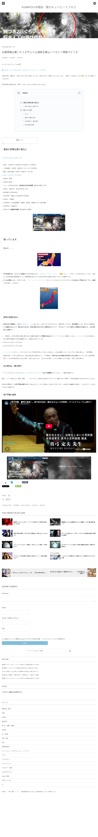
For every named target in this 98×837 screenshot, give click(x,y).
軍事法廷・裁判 (6, 708)
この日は (79, 336)
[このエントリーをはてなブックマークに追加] (12, 482)
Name (4, 607)
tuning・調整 (5, 776)
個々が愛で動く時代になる (33, 373)
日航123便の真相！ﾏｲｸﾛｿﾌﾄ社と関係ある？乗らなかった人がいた (30, 534)
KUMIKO (5, 57)
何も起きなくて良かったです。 (49, 274)
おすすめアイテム (7, 772)
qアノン (8, 499)
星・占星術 (5, 734)
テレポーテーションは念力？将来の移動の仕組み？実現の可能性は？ (78, 545)
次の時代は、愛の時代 (31, 121)
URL (3, 628)
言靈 (3, 713)
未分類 (4, 730)
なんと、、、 (29, 114)
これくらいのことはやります (36, 280)
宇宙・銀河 (5, 738)
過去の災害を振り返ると (31, 102)
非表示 (21, 140)
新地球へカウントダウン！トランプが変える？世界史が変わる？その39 (20, 678)
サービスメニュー (7, 763)
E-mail (4, 618)
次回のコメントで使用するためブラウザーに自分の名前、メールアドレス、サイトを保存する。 (35, 639)
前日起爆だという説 (27, 324)
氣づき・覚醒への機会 (8, 725)
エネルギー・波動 (7, 767)
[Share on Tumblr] (25, 482)
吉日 (3, 742)
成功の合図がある (30, 117)
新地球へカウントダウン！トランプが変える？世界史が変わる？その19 (30, 523)
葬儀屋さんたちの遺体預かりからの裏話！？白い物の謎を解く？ (78, 523)
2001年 (11, 175)
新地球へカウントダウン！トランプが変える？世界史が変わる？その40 (20, 664)
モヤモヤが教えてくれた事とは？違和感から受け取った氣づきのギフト (20, 671)
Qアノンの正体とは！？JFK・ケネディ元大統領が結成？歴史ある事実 (78, 534)
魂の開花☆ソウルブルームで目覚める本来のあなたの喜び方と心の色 (20, 668)
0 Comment (12, 57)
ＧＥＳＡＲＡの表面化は (10, 352)
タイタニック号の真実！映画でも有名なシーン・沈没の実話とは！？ (30, 557)
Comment (5, 593)
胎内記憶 (4, 721)
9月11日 (15, 175)
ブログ (4, 755)
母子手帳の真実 (29, 125)
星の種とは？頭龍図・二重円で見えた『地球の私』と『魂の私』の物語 (20, 675)
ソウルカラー (5, 759)
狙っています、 (28, 110)
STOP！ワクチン (7, 780)
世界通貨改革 (5, 746)
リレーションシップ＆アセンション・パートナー (15, 751)
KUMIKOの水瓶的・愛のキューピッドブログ (49, 7)
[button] (79, 93)
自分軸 (4, 717)
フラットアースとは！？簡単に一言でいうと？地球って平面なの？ (30, 545)
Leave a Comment (25, 505)
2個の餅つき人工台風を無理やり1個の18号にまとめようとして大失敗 (24, 70)
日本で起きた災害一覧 (31, 106)
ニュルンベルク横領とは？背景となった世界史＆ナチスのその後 (78, 557)
